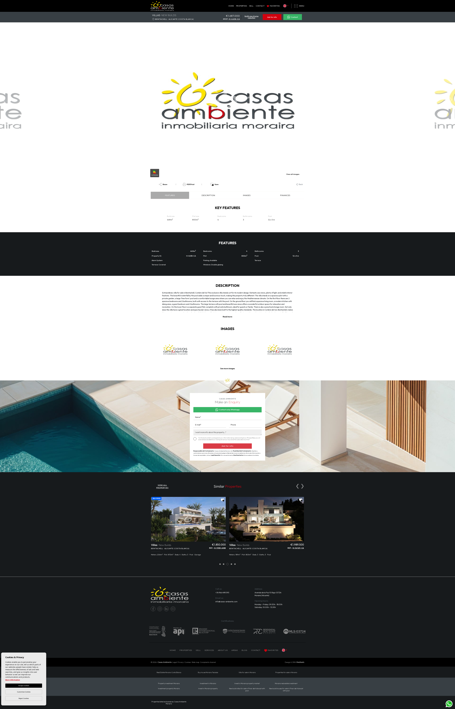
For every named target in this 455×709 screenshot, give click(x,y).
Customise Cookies (23, 692)
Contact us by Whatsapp (229, 409)
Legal (174, 662)
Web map (195, 662)
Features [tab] (170, 195)
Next (451, 100)
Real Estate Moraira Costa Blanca (169, 672)
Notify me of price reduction (251, 17)
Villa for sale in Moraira (247, 672)
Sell (251, 6)
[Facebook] (153, 608)
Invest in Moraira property (208, 689)
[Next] (302, 486)
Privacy (181, 662)
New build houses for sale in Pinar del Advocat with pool (286, 690)
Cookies (187, 662)
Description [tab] (208, 195)
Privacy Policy (251, 438)
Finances (285, 195)
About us (223, 650)
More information (12, 680)
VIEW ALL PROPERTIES (162, 486)
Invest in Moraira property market (247, 683)
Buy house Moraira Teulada (208, 672)
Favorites (275, 6)
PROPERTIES (241, 6)
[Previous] (297, 486)
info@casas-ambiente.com (226, 601)
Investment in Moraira (208, 683)
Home (231, 6)
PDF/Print (190, 184)
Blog (244, 650)
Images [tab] (246, 195)
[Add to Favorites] (222, 500)
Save (216, 184)
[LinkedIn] (166, 608)
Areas (235, 650)
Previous (3, 100)
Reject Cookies (24, 698)
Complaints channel (208, 662)
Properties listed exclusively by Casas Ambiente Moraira (169, 703)
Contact (260, 6)
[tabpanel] (188, 527)
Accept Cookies (23, 685)
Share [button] (165, 184)
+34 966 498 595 (222, 592)
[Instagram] (159, 608)
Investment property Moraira (169, 689)
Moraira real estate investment (286, 683)
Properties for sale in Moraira (286, 672)
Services (209, 650)
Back (301, 184)
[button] (227, 368)
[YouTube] (173, 608)
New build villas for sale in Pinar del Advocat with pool (247, 690)
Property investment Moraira (169, 683)
